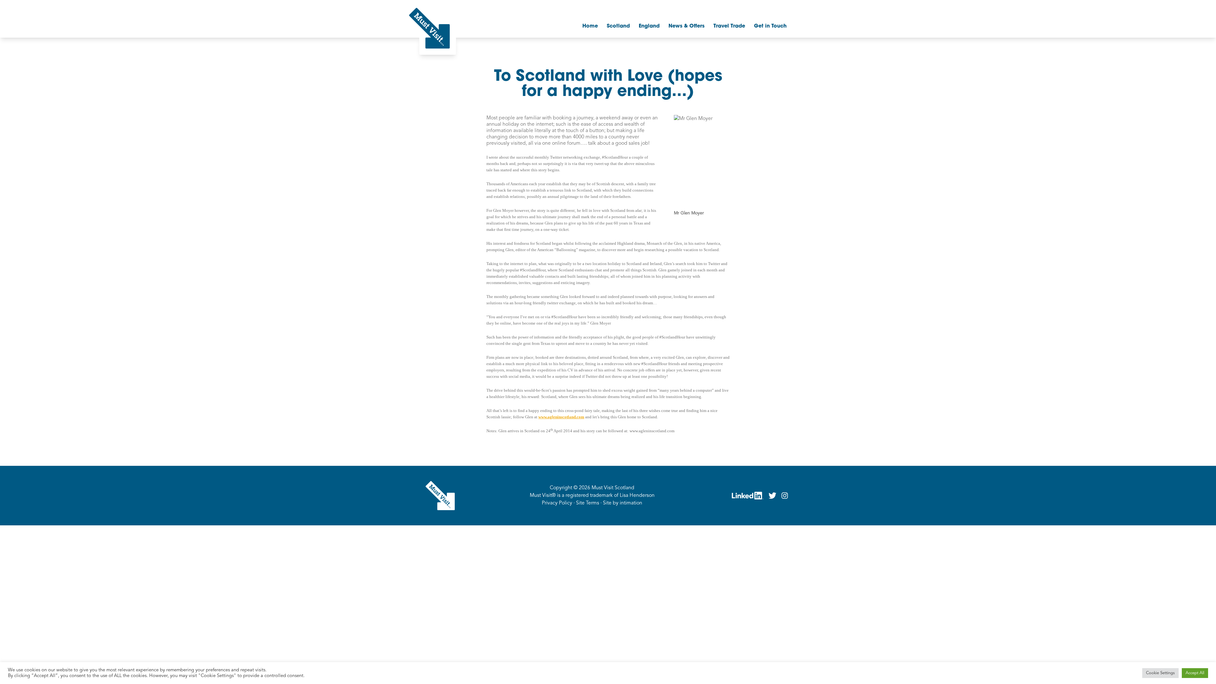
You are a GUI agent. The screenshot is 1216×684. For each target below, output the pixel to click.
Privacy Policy (557, 503)
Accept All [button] (1195, 673)
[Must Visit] (429, 28)
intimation (631, 503)
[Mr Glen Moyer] (702, 162)
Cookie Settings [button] (1160, 673)
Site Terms (587, 503)
